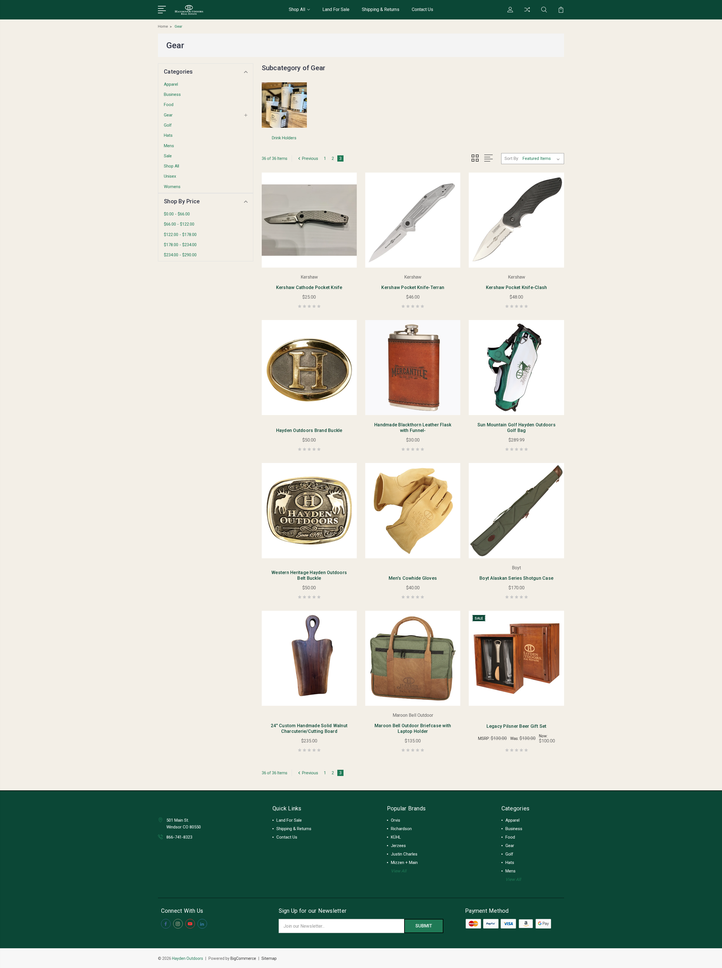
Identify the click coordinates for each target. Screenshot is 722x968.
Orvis (395, 820)
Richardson (401, 828)
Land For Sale (335, 9)
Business (172, 94)
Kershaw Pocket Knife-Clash (516, 287)
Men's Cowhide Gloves (413, 578)
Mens (169, 145)
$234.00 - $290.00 (180, 254)
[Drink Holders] (284, 105)
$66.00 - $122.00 (179, 224)
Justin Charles (404, 854)
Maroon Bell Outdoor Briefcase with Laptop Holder (413, 728)
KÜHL (396, 837)
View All (398, 871)
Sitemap (269, 958)
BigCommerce (243, 958)
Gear (168, 115)
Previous (310, 158)
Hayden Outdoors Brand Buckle (309, 430)
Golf (168, 125)
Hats (168, 135)
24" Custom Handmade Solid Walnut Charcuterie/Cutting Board (309, 728)
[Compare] (527, 12)
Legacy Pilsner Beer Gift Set (517, 726)
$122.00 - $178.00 (180, 234)
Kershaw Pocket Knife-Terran (412, 287)
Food (168, 104)
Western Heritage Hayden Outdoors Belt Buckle (309, 575)
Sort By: (512, 158)
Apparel (171, 84)
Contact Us (422, 9)
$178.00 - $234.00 (180, 244)
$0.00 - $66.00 (177, 214)
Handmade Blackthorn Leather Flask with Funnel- (412, 427)
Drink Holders (284, 137)
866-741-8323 (179, 837)
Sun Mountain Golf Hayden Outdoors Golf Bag (516, 427)
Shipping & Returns (380, 9)
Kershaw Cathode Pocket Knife (309, 287)
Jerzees (398, 845)
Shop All (297, 9)
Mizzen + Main (404, 862)
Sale (168, 155)
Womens (172, 186)
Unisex (170, 176)
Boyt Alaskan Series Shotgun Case (516, 578)
